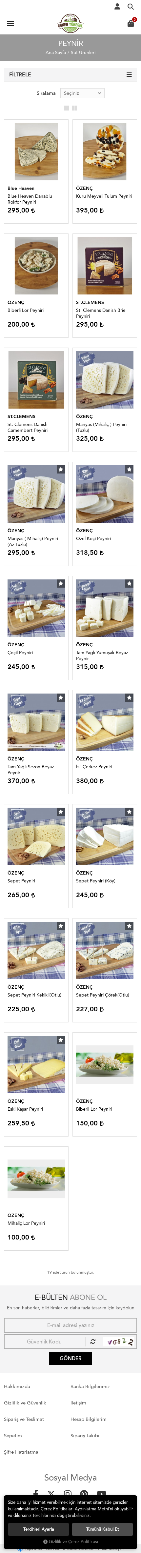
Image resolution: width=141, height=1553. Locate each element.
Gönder (70, 1358)
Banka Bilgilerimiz (90, 1386)
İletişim (78, 1403)
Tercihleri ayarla (38, 1529)
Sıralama (46, 93)
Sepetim (13, 1436)
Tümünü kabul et (102, 1529)
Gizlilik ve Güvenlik (25, 1403)
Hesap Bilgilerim (88, 1419)
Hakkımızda (17, 1386)
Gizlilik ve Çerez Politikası (73, 1541)
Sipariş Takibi (84, 1436)
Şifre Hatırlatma (21, 1452)
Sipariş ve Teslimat (24, 1419)
